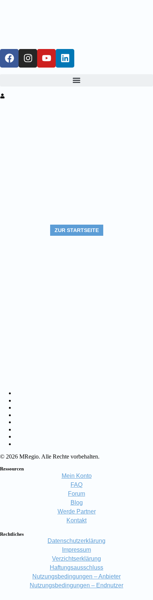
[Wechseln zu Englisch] (18, 401)
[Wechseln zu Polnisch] (18, 437)
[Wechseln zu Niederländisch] (18, 430)
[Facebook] (9, 58)
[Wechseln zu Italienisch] (18, 415)
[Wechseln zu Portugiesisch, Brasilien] (18, 444)
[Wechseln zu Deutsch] (18, 393)
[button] (76, 80)
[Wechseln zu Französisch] (18, 408)
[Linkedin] (65, 58)
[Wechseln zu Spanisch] (18, 422)
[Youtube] (46, 58)
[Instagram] (28, 58)
